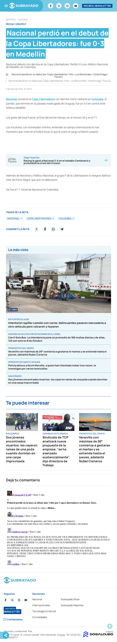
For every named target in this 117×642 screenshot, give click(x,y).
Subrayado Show (70, 599)
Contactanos (15, 619)
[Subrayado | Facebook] (50, 5)
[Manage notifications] (109, 626)
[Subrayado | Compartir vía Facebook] (45, 229)
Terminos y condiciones (16, 631)
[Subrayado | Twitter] (59, 5)
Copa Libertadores (43, 99)
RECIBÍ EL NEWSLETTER (97, 5)
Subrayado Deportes (72, 605)
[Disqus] (58, 528)
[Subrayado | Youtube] (75, 5)
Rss (30, 631)
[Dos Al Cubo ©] (98, 636)
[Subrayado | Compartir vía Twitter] (36, 229)
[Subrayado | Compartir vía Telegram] (62, 229)
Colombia (97, 99)
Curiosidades (39, 617)
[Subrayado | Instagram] (67, 5)
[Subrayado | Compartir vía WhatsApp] (53, 229)
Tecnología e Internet (44, 611)
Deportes (11, 20)
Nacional (23, 20)
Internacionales (41, 605)
